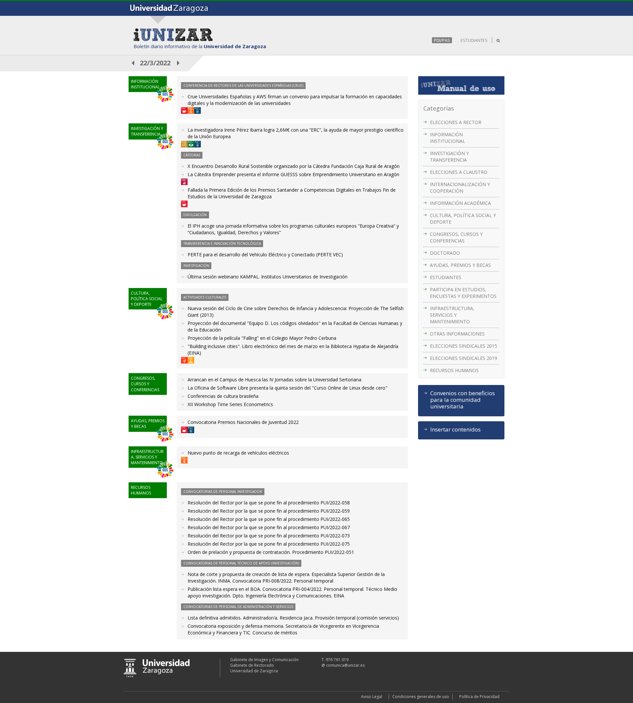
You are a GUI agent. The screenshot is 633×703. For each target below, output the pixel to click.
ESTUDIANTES (474, 40)
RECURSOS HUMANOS (454, 370)
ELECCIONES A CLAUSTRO (458, 172)
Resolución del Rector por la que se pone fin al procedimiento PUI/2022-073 (269, 535)
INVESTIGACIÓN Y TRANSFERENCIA (449, 156)
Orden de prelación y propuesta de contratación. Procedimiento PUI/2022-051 (271, 552)
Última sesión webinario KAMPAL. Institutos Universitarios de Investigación (267, 276)
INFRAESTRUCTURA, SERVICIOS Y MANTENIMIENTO (452, 315)
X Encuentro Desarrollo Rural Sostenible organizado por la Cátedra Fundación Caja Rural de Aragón (294, 166)
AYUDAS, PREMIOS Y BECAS (460, 265)
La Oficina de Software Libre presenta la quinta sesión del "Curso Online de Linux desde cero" (287, 388)
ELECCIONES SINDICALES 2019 (463, 358)
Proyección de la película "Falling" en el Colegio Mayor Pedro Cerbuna (262, 338)
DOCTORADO (445, 253)
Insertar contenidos (455, 429)
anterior (133, 63)
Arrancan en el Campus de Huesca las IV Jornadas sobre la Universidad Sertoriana (274, 379)
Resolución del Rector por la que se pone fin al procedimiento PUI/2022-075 (269, 544)
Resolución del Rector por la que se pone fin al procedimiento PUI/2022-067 (269, 527)
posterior (178, 63)
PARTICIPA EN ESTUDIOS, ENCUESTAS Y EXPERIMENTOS (463, 292)
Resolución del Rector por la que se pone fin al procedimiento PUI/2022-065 (269, 519)
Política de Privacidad (479, 696)
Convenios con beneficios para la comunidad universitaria (462, 400)
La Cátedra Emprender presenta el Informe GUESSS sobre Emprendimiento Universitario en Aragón (293, 174)
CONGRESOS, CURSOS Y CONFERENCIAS (456, 237)
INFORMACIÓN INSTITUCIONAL (447, 137)
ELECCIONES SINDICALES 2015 (463, 346)
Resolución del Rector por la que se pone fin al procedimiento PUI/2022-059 (269, 511)
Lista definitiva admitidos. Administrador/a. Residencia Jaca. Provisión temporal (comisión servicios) (293, 618)
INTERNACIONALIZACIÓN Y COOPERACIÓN (460, 187)
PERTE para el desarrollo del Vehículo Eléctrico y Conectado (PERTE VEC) (265, 254)
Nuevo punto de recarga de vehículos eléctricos (238, 453)
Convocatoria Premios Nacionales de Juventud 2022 (243, 422)
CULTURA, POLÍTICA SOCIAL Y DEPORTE (463, 218)
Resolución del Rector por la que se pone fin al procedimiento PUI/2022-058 (269, 502)
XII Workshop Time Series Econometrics (230, 404)
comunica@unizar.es (345, 665)
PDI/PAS (442, 40)
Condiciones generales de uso (420, 696)
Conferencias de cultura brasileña (223, 396)
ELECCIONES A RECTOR (455, 122)
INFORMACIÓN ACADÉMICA (460, 203)
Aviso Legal (371, 696)
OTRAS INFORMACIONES (457, 334)
